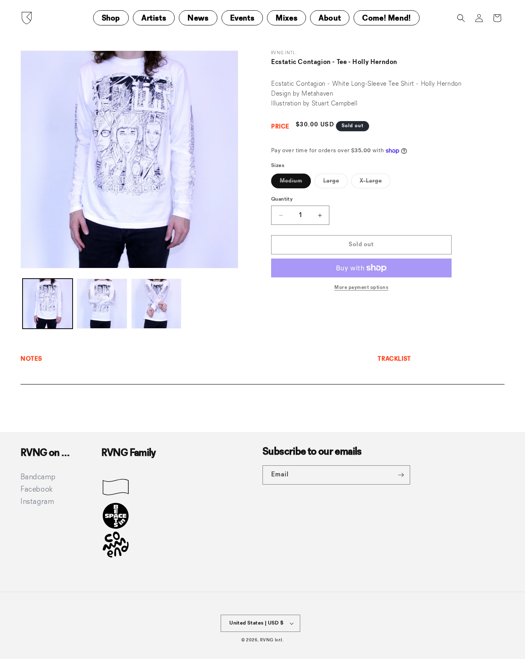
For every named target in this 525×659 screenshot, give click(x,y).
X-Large (375, 183)
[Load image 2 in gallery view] (102, 304)
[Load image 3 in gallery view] (156, 304)
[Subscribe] (401, 475)
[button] (461, 18)
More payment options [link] (361, 287)
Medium (295, 183)
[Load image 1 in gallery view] (48, 304)
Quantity (281, 199)
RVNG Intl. (272, 640)
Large (335, 183)
